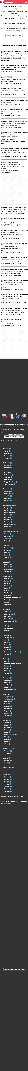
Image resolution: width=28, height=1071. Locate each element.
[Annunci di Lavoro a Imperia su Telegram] (11, 567)
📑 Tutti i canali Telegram (14, 35)
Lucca (6, 732)
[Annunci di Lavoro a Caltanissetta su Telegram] (14, 699)
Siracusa (7, 713)
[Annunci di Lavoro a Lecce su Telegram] (9, 671)
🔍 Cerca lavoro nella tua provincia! (14, 23)
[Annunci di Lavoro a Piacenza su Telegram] (12, 519)
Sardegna (6, 678)
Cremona (16, 72)
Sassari (6, 687)
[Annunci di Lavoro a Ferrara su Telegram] (11, 510)
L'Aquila (7, 453)
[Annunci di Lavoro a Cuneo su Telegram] (10, 645)
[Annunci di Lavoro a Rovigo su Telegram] (10, 782)
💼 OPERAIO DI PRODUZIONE (10, 162)
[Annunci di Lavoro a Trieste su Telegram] (10, 538)
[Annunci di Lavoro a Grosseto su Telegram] (11, 727)
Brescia (6, 581)
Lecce (6, 671)
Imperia (6, 567)
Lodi (5, 590)
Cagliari (7, 680)
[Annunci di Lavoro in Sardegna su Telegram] (11, 678)
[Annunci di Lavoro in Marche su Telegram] (9, 609)
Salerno (6, 501)
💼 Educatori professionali (11, 88)
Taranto (6, 673)
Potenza (7, 468)
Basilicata (6, 463)
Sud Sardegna (8, 689)
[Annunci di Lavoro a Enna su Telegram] (9, 704)
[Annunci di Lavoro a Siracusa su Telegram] (11, 713)
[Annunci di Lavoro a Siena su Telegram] (9, 744)
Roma (6, 555)
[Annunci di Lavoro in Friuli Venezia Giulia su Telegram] (17, 531)
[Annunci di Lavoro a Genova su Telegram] (11, 564)
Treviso (6, 784)
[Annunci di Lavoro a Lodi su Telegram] (8, 590)
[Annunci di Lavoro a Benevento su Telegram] (13, 494)
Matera (6, 465)
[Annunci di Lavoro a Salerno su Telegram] (11, 501)
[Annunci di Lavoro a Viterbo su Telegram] (11, 557)
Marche (5, 609)
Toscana (5, 720)
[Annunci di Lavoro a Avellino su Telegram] (11, 491)
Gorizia (6, 534)
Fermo (6, 616)
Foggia (6, 668)
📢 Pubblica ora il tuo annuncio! (14, 436)
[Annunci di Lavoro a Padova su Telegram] (11, 779)
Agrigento (7, 697)
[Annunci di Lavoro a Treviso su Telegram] (10, 784)
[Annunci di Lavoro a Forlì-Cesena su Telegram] (14, 512)
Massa (15, 225)
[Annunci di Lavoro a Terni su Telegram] (9, 763)
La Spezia (7, 569)
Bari (5, 661)
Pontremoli (16, 289)
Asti (5, 640)
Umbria (5, 758)
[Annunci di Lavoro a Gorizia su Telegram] (10, 534)
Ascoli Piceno (8, 614)
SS (18, 104)
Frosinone (7, 548)
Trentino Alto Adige (9, 749)
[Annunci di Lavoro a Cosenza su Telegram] (11, 477)
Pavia (6, 600)
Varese (6, 605)
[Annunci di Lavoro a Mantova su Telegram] (11, 593)
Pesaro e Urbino (9, 621)
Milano (6, 595)
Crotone (6, 479)
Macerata (7, 619)
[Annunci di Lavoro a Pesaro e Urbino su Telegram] (16, 621)
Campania (6, 489)
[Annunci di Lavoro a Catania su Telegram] (11, 701)
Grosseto (7, 727)
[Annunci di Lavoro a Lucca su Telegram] (9, 732)
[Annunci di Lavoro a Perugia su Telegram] (11, 760)
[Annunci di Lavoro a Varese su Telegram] (10, 605)
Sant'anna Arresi (18, 95)
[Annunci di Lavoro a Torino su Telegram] (10, 649)
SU (25, 95)
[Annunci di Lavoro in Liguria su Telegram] (9, 562)
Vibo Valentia (8, 484)
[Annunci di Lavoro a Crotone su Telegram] (11, 479)
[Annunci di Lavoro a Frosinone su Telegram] (12, 548)
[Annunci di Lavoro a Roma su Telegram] (9, 555)
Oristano (7, 685)
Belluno (6, 777)
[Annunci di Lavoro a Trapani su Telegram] (11, 715)
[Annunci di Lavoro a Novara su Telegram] (10, 647)
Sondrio (6, 602)
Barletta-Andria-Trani (11, 663)
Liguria (5, 562)
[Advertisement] (14, 189)
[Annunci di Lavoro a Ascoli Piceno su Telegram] (14, 614)
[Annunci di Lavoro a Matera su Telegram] (10, 465)
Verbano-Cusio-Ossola (11, 652)
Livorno (6, 730)
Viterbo (6, 557)
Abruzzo (5, 449)
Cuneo (6, 645)
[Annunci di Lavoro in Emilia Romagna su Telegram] (15, 505)
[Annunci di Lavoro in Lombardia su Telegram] (11, 576)
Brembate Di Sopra (19, 141)
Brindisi (6, 666)
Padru (15, 104)
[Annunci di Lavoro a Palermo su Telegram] (11, 708)
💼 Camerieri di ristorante (11, 320)
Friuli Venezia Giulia (9, 531)
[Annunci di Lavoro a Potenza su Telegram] (11, 468)
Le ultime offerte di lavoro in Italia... (12, 797)
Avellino (7, 491)
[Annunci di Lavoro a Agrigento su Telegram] (12, 697)
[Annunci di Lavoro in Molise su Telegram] (8, 626)
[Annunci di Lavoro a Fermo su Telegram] (10, 616)
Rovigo (6, 782)
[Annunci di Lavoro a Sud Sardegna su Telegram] (15, 689)
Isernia (6, 630)
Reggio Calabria (9, 482)
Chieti (6, 451)
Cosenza (7, 477)
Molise (5, 626)
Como (6, 583)
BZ (8, 60)
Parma (6, 517)
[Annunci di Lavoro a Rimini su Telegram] (10, 527)
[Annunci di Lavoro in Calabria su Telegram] (10, 472)
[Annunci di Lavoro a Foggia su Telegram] (10, 668)
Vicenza (7, 791)
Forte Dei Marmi (18, 303)
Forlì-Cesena (8, 512)
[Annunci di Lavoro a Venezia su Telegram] (11, 786)
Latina (6, 550)
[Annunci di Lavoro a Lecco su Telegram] (9, 588)
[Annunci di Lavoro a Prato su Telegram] (9, 741)
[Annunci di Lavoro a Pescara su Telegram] (11, 456)
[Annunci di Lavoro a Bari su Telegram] (8, 661)
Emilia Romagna (8, 505)
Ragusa (6, 711)
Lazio (4, 545)
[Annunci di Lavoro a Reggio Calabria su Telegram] (16, 482)
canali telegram (17, 31)
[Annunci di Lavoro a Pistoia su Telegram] (10, 739)
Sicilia (5, 694)
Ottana (15, 116)
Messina (7, 706)
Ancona (6, 612)
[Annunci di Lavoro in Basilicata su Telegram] (11, 463)
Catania (7, 701)
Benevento (7, 494)
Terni (6, 763)
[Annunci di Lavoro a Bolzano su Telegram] (11, 751)
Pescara (7, 456)
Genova (6, 564)
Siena (6, 744)
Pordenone (7, 536)
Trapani (6, 715)
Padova (6, 779)
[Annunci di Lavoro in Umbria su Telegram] (9, 758)
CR (20, 72)
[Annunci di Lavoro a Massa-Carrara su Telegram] (16, 734)
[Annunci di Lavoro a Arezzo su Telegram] (10, 723)
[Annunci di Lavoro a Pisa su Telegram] (8, 737)
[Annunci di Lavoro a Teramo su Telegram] (11, 458)
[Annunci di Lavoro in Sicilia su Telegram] (8, 694)
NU (19, 116)
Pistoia (6, 739)
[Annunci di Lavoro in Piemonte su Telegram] (10, 635)
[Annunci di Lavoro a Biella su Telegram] (9, 642)
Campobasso (8, 628)
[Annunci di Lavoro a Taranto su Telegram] (11, 673)
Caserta (7, 496)
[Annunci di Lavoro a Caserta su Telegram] (11, 496)
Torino (6, 649)
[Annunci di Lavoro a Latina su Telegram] (10, 550)
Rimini (6, 527)
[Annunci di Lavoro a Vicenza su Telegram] (11, 791)
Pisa (5, 737)
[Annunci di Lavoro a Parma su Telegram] (10, 517)
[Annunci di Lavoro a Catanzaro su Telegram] (12, 475)
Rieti (5, 552)
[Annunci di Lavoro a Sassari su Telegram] (10, 687)
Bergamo (7, 578)
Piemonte (6, 635)
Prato (6, 741)
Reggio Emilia (8, 524)
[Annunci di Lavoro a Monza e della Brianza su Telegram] (20, 597)
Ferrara (6, 510)
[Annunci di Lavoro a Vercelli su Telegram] (10, 654)
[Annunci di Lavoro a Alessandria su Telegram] (13, 638)
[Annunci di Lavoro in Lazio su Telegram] (8, 545)
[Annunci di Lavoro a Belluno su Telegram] (10, 777)
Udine (6, 541)
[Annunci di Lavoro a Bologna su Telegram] (11, 508)
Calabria (6, 472)
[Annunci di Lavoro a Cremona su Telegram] (12, 586)
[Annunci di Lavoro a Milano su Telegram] (10, 595)
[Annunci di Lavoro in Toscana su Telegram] (10, 720)
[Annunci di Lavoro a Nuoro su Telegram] (9, 682)
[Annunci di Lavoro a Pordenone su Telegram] (13, 536)
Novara (6, 647)
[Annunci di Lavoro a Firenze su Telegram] (10, 725)
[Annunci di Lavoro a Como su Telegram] (9, 583)
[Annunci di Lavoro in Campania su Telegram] (11, 489)
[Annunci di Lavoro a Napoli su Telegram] (10, 498)
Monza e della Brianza (11, 597)
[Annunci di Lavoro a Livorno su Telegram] (11, 730)
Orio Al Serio (17, 213)
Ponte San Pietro (18, 157)
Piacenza (7, 519)
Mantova (7, 593)
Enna (6, 704)
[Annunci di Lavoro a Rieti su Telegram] (9, 552)
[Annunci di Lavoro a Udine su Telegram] (9, 541)
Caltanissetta (8, 699)
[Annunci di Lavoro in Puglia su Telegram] (8, 659)
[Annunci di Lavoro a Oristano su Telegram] (11, 685)
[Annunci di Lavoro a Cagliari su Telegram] (11, 680)
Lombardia (6, 576)
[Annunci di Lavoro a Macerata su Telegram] (12, 619)
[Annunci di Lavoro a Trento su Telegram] (10, 753)
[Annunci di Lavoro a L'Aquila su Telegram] (11, 453)
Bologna (7, 508)
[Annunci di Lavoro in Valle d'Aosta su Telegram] (13, 767)
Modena (7, 515)
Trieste (6, 538)
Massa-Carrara (9, 734)
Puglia (5, 659)
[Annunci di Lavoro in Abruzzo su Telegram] (10, 449)
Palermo (7, 708)
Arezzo (6, 723)
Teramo (6, 458)
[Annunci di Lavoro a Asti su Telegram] (8, 640)
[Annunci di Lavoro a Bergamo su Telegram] (12, 578)
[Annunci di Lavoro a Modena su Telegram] (11, 515)
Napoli (6, 498)
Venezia (6, 786)
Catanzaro (7, 475)
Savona (6, 571)
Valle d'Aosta (7, 767)
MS (19, 225)
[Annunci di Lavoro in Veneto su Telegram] (9, 774)
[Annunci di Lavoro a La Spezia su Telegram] (12, 569)
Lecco (6, 588)
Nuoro (6, 682)
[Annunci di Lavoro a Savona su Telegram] (11, 571)
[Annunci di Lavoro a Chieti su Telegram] (9, 451)
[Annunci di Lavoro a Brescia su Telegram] (10, 581)
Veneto (5, 774)
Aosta (6, 770)
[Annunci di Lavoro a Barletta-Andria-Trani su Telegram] (20, 663)
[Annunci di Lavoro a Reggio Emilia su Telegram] (15, 524)
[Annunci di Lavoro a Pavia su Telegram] (9, 600)
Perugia (6, 760)
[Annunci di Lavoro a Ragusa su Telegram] (11, 711)
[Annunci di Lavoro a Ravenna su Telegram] (11, 522)
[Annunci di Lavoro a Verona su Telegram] (10, 789)
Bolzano (7, 751)
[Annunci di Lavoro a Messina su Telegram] (11, 706)
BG (2, 143)
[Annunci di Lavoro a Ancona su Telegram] (11, 612)
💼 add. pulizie (6, 77)
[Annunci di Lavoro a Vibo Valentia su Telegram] (14, 484)
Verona (6, 789)
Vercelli (6, 654)
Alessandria (8, 638)
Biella (6, 642)
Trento (6, 753)
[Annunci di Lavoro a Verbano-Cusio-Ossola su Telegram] (20, 652)
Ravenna (7, 522)
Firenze (6, 725)
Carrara (15, 264)
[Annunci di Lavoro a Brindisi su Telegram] (11, 666)
